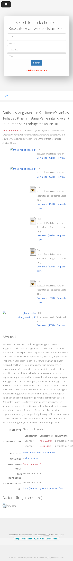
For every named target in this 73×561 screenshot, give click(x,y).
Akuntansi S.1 (31, 458)
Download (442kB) (46, 203)
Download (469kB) (46, 325)
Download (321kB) (46, 235)
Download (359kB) (46, 176)
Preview (61, 157)
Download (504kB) (46, 266)
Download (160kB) (46, 298)
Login (5, 95)
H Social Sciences (32, 452)
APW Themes (32, 557)
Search (36, 63)
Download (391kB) (46, 157)
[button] (4, 505)
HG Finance (48, 452)
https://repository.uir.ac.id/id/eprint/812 (43, 488)
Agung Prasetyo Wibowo (55, 557)
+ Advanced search (36, 70)
